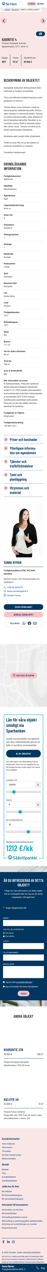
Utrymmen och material (19, 490)
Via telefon (9, 936)
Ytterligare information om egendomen (23, 450)
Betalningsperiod (14, 820)
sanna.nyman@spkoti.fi (17, 591)
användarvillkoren (24, 982)
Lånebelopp (11, 780)
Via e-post (9, 933)
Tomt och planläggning (18, 476)
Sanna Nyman (12, 562)
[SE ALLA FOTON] (23, 21)
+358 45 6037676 (15, 587)
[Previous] (4, 21)
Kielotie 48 (11, 1099)
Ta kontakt (31, 4)
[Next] (43, 21)
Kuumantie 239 (13, 1049)
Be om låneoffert (23, 753)
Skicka (23, 993)
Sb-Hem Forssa (14, 595)
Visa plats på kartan (25, 675)
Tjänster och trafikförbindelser (21, 463)
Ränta (9, 800)
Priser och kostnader (23, 439)
